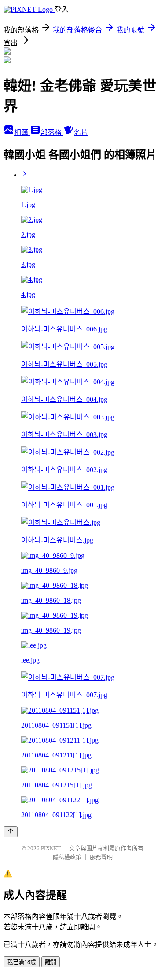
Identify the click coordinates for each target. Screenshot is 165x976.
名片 (81, 132)
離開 (50, 962)
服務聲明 (101, 857)
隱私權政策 (67, 857)
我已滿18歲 (21, 962)
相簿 (22, 132)
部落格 (51, 132)
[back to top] (11, 831)
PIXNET (51, 848)
